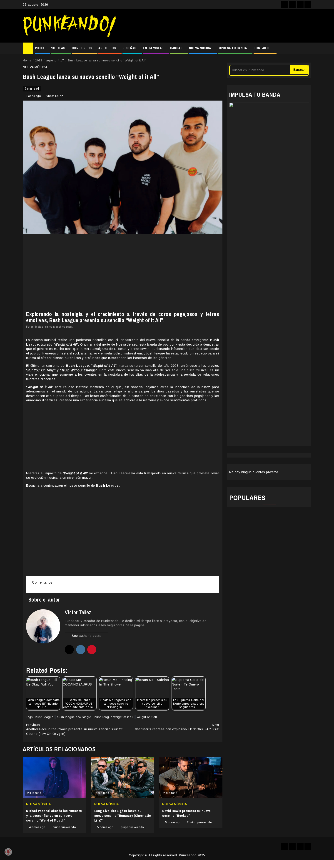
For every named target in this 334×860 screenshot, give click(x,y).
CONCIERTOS (82, 48)
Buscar (299, 69)
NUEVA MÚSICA (200, 48)
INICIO (39, 48)
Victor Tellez (54, 96)
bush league (44, 717)
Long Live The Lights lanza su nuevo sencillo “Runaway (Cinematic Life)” (122, 815)
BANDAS (176, 48)
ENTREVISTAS (153, 48)
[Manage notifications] (8, 851)
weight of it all (147, 717)
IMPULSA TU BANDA (232, 48)
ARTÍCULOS (107, 48)
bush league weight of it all (114, 717)
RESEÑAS (129, 48)
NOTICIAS (58, 48)
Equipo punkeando (63, 827)
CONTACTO (262, 48)
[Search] (308, 48)
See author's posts (86, 635)
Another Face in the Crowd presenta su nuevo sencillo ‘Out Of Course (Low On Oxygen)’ (74, 729)
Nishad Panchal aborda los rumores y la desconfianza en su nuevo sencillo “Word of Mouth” (54, 815)
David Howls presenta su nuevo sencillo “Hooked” (186, 813)
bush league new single (74, 717)
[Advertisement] (215, 26)
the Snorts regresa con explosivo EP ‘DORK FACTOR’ (177, 727)
